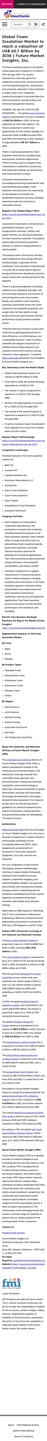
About (11, 1425)
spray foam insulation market (21, 940)
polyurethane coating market (21, 1042)
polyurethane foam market (20, 1072)
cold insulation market (17, 957)
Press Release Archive (28, 1425)
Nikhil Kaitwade (10, 358)
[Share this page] (43, 24)
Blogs (23, 1267)
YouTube (31, 1267)
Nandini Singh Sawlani (13, 1233)
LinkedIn (6, 1267)
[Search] (30, 24)
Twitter (15, 1267)
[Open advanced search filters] (36, 24)
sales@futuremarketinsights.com (29, 1260)
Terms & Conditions (23, 1436)
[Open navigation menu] (4, 24)
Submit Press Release (23, 1430)
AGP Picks (7, 4)
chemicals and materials (18, 759)
